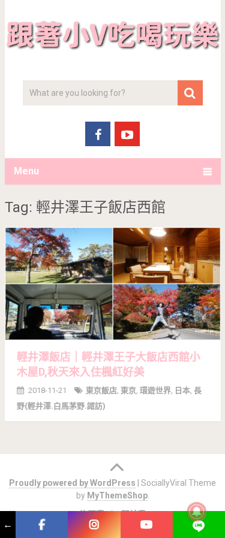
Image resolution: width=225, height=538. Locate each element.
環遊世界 (155, 390)
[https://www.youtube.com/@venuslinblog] (147, 524)
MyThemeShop (117, 495)
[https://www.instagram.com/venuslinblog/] (94, 524)
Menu (26, 171)
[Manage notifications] (196, 511)
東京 (128, 390)
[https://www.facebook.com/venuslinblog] (42, 524)
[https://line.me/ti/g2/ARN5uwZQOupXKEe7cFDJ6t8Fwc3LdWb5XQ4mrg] (199, 524)
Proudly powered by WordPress (72, 483)
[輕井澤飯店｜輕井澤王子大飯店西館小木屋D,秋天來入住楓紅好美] (113, 283)
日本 (182, 390)
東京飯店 (101, 390)
